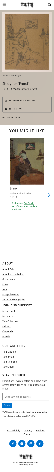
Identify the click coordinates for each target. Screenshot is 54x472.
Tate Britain (29, 203)
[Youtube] (22, 443)
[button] (49, 5)
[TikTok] (40, 443)
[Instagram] (30, 443)
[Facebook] (12, 443)
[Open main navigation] (10, 5)
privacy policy (40, 412)
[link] (11, 75)
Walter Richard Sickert (25, 89)
